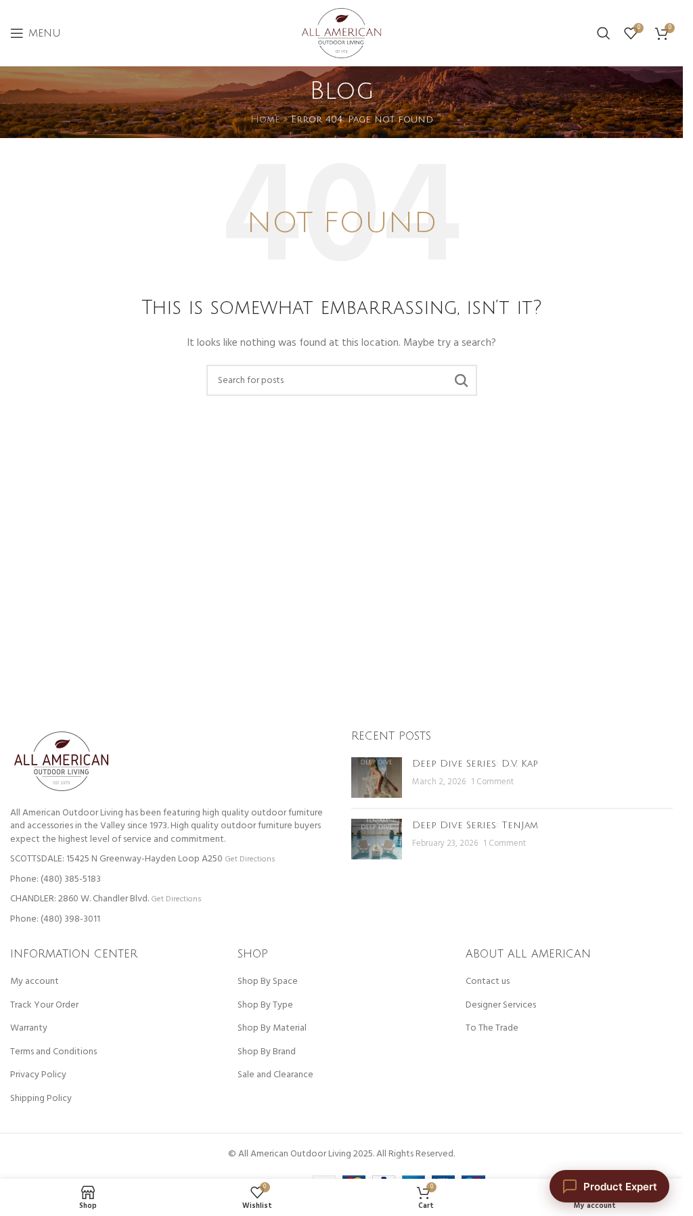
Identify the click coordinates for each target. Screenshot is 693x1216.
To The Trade (492, 1028)
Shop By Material (272, 1028)
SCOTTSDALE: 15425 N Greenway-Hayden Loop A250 (116, 859)
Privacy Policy (38, 1075)
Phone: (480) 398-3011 (55, 919)
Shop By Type (265, 1005)
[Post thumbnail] (376, 777)
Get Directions (250, 859)
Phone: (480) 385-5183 (55, 879)
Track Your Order (44, 1005)
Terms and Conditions (53, 1052)
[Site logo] (341, 33)
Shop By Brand (267, 1052)
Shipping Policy (41, 1099)
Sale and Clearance (275, 1075)
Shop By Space (268, 982)
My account (34, 982)
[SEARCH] (461, 380)
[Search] (603, 33)
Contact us (488, 982)
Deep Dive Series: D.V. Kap (475, 764)
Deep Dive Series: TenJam (475, 825)
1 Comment (492, 782)
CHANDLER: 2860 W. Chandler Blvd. (79, 899)
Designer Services (501, 1005)
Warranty (28, 1028)
